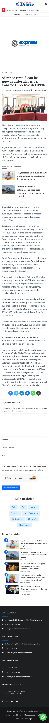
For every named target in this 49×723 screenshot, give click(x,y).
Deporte (15, 513)
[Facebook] (10, 393)
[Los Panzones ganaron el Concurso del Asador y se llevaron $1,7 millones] (12, 589)
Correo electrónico (9, 448)
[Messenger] (27, 393)
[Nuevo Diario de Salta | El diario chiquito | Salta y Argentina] (24, 4)
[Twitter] (16, 393)
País (23, 507)
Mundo (33, 507)
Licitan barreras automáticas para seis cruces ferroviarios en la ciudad (33, 554)
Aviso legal (28, 719)
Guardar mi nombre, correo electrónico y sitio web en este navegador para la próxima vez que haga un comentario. (24, 468)
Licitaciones (17, 519)
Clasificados (24, 525)
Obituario (32, 519)
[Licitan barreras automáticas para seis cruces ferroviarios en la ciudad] (8, 189)
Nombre (5, 440)
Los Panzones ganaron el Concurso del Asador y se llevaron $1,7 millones (33, 588)
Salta (10, 72)
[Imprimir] (38, 393)
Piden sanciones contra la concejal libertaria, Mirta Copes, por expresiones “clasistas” (33, 577)
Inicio (5, 72)
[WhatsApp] (33, 393)
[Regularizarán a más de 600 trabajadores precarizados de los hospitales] (8, 175)
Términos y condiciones (13, 715)
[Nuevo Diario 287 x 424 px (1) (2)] (24, 43)
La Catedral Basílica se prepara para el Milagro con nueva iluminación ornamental (32, 566)
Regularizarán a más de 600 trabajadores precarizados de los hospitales (32, 175)
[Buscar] (46, 5)
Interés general (31, 513)
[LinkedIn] (21, 393)
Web (3, 456)
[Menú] (7, 5)
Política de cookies (29, 715)
